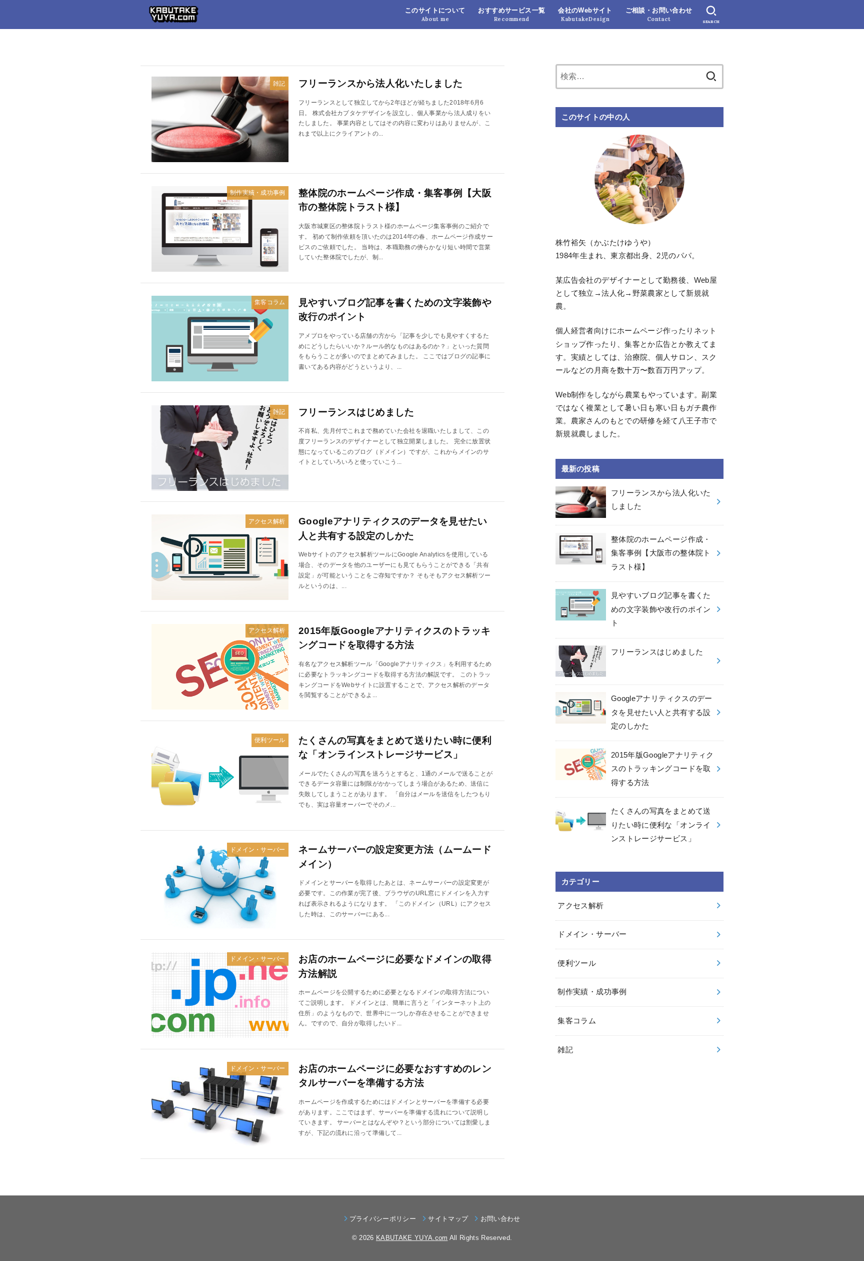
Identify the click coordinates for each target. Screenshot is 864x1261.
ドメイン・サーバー (592, 934)
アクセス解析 (581, 906)
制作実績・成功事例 (592, 992)
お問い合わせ (500, 1218)
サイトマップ (448, 1218)
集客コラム (577, 1021)
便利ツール (577, 963)
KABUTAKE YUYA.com (412, 1237)
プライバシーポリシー (383, 1218)
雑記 (565, 1050)
